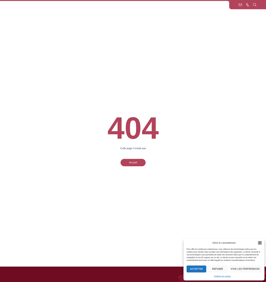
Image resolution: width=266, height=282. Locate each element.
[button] (259, 242)
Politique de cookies (222, 276)
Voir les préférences (245, 269)
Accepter (196, 269)
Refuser (217, 269)
